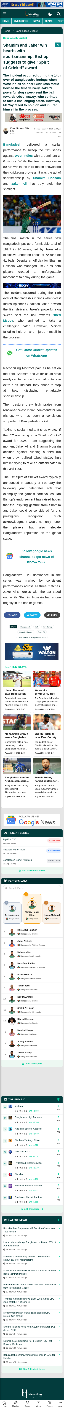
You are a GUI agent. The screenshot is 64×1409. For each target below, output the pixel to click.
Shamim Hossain (47, 178)
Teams (48, 21)
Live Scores (21, 21)
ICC (36, 627)
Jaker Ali (18, 183)
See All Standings (30, 1209)
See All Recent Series (33, 870)
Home (5, 21)
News (36, 21)
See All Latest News (34, 1369)
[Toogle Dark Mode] (50, 14)
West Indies (24, 155)
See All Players (34, 1063)
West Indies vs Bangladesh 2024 (32, 637)
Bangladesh (12, 144)
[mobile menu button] (4, 14)
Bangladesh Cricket (27, 30)
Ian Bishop (47, 627)
